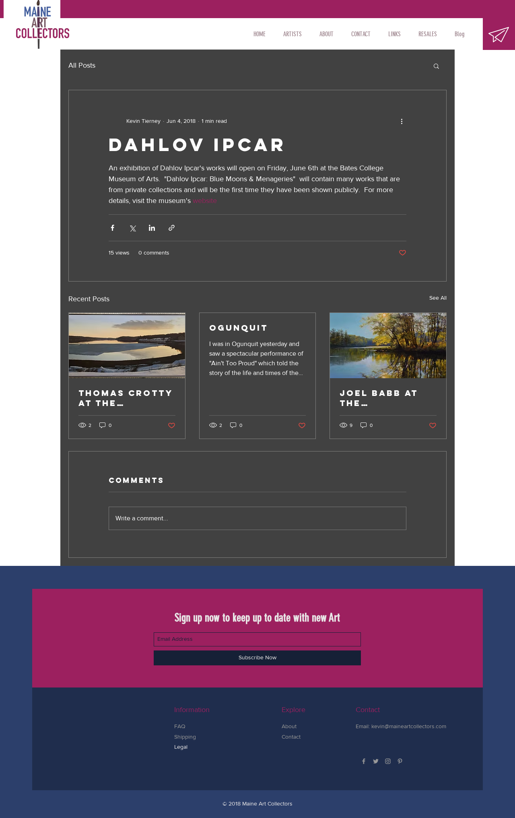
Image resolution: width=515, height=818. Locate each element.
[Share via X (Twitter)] (132, 228)
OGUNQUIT (238, 328)
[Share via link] (171, 228)
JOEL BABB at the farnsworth (379, 398)
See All (438, 297)
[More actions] (401, 121)
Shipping (186, 736)
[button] (292, 34)
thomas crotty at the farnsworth (125, 398)
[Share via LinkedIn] (152, 228)
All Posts (81, 65)
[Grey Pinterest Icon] (400, 761)
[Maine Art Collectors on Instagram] (387, 761)
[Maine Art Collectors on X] (375, 761)
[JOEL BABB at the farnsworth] (388, 345)
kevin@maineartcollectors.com (408, 726)
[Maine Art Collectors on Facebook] (363, 761)
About (289, 726)
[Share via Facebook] (112, 228)
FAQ (179, 726)
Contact (291, 736)
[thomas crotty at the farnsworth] (127, 345)
